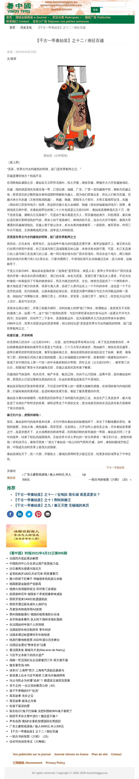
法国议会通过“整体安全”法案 (27, 645)
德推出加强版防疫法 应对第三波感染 (32, 589)
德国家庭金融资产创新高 (25, 584)
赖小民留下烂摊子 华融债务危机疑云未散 (35, 578)
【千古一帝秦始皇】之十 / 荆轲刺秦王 (42, 500)
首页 (9, 17)
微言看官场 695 (19, 665)
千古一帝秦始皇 (115, 467)
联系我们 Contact (17, 21)
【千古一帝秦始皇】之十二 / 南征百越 (33, 731)
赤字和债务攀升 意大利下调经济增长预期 (35, 619)
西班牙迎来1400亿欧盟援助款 (28, 599)
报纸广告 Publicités (98, 17)
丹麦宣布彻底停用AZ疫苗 (25, 609)
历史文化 (26, 27)
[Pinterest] (38, 514)
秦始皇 (11, 477)
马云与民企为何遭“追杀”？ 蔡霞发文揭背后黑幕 (39, 680)
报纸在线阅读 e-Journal (31, 17)
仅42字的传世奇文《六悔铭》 (28, 741)
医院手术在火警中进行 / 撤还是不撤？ (33, 716)
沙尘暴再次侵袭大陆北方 (25, 568)
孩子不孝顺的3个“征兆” (24, 690)
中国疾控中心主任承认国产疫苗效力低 (33, 563)
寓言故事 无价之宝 (21, 695)
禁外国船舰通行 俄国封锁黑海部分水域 (34, 614)
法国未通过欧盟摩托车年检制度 (29, 634)
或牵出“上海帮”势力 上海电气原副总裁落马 (36, 670)
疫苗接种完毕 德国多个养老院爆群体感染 (35, 594)
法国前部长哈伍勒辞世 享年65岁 (30, 629)
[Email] (47, 514)
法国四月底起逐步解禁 (23, 558)
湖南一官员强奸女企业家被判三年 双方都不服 (38, 660)
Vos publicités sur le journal (32, 754)
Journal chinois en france (71, 754)
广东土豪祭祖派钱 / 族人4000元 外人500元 (36, 726)
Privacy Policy (55, 762)
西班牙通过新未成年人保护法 (28, 604)
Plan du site (100, 754)
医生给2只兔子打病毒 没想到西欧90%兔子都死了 (40, 711)
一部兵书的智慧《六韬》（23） (110, 479)
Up (84, 474)
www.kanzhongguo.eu (61, 2)
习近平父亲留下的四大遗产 (26, 655)
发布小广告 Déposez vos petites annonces (61, 21)
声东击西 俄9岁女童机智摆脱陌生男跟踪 (35, 721)
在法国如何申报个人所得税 (26, 624)
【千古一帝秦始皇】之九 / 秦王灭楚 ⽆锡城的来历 (51, 505)
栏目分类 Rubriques (66, 17)
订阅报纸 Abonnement (27, 762)
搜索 (95, 9)
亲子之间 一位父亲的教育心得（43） (33, 685)
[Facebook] (10, 514)
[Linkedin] (19, 514)
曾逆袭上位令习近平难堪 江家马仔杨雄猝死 (37, 675)
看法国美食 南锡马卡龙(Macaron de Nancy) (37, 650)
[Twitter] (29, 514)
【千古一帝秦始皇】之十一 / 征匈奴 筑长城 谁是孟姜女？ (57, 494)
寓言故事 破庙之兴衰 (22, 701)
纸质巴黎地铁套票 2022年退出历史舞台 (34, 639)
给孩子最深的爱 (19, 706)
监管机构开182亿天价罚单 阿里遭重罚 (33, 573)
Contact (116, 754)
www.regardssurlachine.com (61, 5)
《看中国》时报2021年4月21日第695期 (37, 553)
